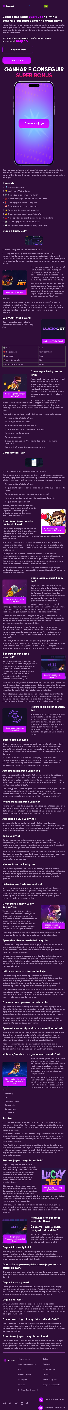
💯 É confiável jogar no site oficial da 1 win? (26, 199)
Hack (20, 1369)
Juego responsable (51, 1385)
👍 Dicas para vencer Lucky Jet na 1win (24, 214)
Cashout (46, 1374)
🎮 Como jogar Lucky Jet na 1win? (21, 195)
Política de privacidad (28, 1390)
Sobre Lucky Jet (50, 1380)
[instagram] (23, 1404)
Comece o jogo (34, 123)
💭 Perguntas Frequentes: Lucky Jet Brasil (26, 226)
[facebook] (28, 1404)
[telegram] (6, 1404)
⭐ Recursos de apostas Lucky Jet (22, 210)
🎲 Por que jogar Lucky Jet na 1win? (22, 222)
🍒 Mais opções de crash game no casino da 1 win (29, 218)
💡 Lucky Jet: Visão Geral (17, 191)
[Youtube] (12, 1404)
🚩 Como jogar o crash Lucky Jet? (21, 203)
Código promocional (27, 1364)
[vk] (18, 1404)
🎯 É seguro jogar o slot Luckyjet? (21, 207)
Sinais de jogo (49, 1369)
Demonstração (24, 1374)
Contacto (22, 1385)
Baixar (45, 1359)
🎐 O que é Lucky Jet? (16, 187)
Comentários (24, 1359)
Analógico (22, 1380)
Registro (47, 1364)
